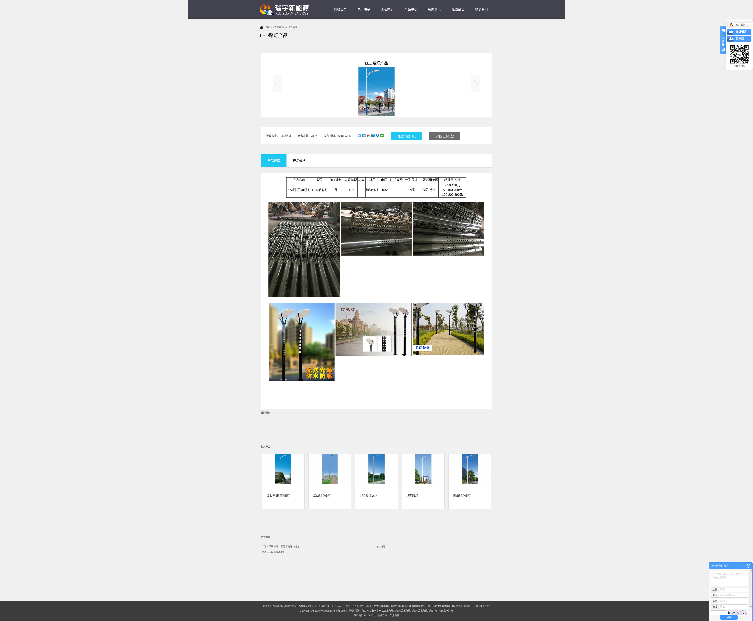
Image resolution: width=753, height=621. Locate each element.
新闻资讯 (434, 9)
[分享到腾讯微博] (373, 135)
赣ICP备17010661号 (365, 615)
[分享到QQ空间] (364, 135)
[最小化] (748, 566)
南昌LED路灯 (462, 495)
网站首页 (340, 9)
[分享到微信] (382, 135)
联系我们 (481, 9)
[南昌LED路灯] (470, 469)
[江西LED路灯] (330, 469)
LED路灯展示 (368, 495)
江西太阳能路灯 (390, 610)
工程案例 (387, 9)
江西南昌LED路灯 (278, 495)
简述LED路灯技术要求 (273, 552)
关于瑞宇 (363, 9)
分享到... (741, 38)
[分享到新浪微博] (368, 135)
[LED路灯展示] (376, 469)
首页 (268, 27)
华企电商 (394, 615)
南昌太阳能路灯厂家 (426, 610)
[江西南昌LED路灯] (283, 469)
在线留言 (458, 9)
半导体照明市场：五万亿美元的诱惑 (280, 546)
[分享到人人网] (377, 135)
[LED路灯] (423, 469)
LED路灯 (292, 27)
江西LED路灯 (322, 495)
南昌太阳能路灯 (398, 606)
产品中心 (411, 9)
